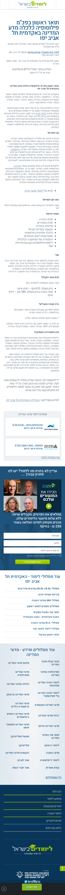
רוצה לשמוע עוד (33, 562)
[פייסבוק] (31, 858)
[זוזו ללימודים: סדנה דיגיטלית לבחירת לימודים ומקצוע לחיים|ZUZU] (32, 510)
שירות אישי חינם (33, 428)
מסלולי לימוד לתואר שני (46, 629)
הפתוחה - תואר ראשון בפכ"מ (29, 445)
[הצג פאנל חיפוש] (4, 4)
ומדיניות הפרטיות (33, 555)
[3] (21, 72)
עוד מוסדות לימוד (50, 457)
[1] (28, 72)
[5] (14, 72)
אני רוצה (32, 887)
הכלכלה (17, 166)
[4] (18, 72)
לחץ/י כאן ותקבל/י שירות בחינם (43, 52)
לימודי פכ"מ (41, 113)
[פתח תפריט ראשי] (60, 4)
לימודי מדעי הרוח (34, 191)
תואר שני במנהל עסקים (46, 612)
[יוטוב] (35, 858)
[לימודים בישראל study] (32, 4)
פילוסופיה (15, 149)
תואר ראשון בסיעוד (49, 635)
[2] (24, 72)
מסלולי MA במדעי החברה (45, 600)
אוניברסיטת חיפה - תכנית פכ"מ (27, 425)
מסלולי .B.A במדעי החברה (45, 623)
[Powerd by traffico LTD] (32, 882)
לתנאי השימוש (44, 555)
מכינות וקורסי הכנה (48, 594)
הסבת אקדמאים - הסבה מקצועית (41, 617)
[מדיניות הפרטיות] (62, 868)
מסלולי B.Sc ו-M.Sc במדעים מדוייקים (38, 588)
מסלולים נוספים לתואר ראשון (43, 606)
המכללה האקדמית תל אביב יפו (23, 400)
